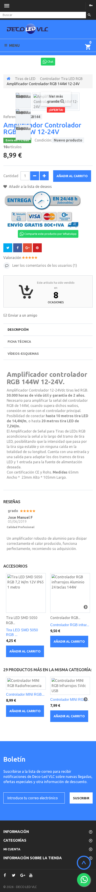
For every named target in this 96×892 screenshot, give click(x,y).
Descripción (18, 329)
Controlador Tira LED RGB (61, 79)
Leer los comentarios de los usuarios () (44, 265)
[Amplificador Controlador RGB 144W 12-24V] (23, 100)
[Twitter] (13, 875)
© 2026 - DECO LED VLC (20, 887)
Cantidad (10, 176)
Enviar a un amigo (22, 315)
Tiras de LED (25, 79)
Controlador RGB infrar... (69, 625)
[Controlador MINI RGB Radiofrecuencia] (26, 683)
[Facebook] (5, 875)
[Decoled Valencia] (27, 30)
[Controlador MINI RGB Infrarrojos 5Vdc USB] (70, 686)
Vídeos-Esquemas (23, 353)
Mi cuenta (11, 849)
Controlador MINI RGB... (25, 694)
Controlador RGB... (65, 618)
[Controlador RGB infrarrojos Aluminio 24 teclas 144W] (70, 593)
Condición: (43, 140)
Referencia (11, 117)
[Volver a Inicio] (8, 79)
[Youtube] (31, 875)
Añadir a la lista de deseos (30, 187)
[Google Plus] (22, 875)
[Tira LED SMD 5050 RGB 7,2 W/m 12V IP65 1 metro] (26, 593)
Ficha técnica (19, 341)
